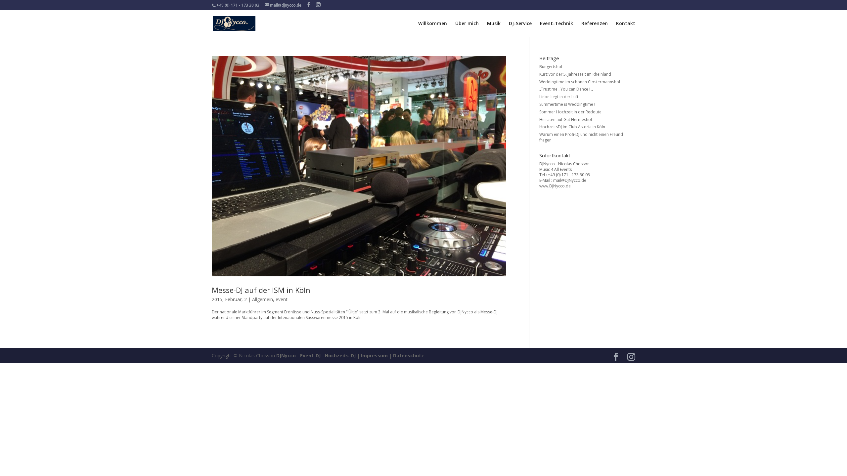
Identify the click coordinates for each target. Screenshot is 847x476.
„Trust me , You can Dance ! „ (566, 89)
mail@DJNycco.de (569, 180)
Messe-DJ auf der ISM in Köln (261, 290)
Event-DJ (310, 355)
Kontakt (625, 23)
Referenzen (594, 23)
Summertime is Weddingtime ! (567, 104)
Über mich (467, 23)
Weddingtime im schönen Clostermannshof (579, 82)
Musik (494, 23)
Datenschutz (408, 355)
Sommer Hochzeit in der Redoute (570, 112)
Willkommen (432, 23)
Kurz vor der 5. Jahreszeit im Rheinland (575, 74)
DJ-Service (520, 23)
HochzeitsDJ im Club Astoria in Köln (572, 127)
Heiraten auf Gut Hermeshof (565, 119)
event (282, 299)
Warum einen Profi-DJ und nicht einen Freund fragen (581, 137)
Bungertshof (550, 66)
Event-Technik (556, 23)
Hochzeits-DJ (340, 355)
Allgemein (262, 299)
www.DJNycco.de (555, 186)
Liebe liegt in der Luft (558, 96)
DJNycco (286, 355)
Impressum (374, 355)
